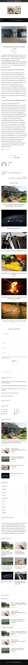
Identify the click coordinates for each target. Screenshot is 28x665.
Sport (14, 501)
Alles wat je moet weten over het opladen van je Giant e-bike (20, 583)
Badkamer (14, 489)
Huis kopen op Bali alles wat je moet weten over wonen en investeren (18, 458)
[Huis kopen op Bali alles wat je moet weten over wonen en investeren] (5, 459)
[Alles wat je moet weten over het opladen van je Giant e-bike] (14, 240)
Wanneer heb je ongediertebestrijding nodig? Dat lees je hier (14, 385)
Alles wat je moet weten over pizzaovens (9, 393)
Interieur (14, 492)
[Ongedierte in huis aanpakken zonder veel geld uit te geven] (14, 263)
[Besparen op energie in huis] (14, 218)
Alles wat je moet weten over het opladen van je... (14, 250)
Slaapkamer (14, 498)
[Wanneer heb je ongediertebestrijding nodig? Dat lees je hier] (5, 450)
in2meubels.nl (7, 149)
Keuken (14, 495)
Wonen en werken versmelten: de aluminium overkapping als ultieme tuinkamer (13, 441)
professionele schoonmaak (7, 65)
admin (14, 48)
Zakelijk (14, 512)
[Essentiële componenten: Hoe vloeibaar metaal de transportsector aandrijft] (14, 286)
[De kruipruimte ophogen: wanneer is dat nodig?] (14, 310)
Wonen (14, 44)
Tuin (14, 504)
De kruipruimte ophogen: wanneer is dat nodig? (14, 321)
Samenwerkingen (5, 595)
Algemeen (14, 486)
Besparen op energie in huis (14, 228)
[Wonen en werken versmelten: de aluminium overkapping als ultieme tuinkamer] (14, 194)
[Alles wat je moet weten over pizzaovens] (5, 467)
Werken (14, 507)
